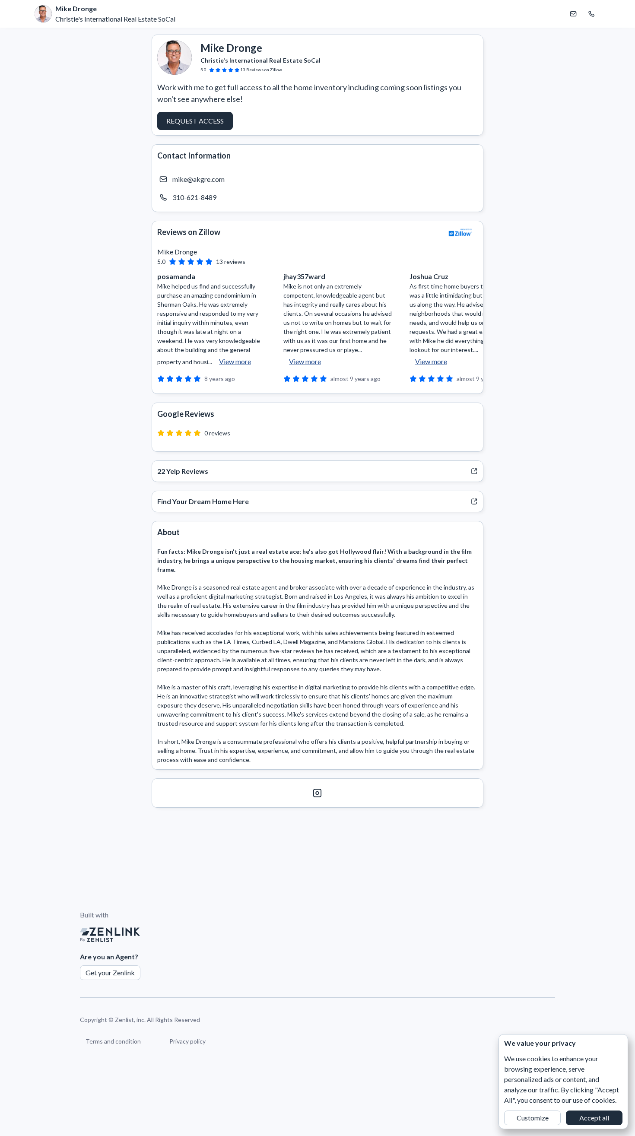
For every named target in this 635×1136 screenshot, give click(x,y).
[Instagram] (317, 793)
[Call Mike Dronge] (591, 13)
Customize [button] (533, 1118)
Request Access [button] (195, 121)
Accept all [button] (594, 1118)
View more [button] (235, 361)
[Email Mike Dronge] (573, 13)
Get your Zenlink (110, 972)
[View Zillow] (460, 232)
